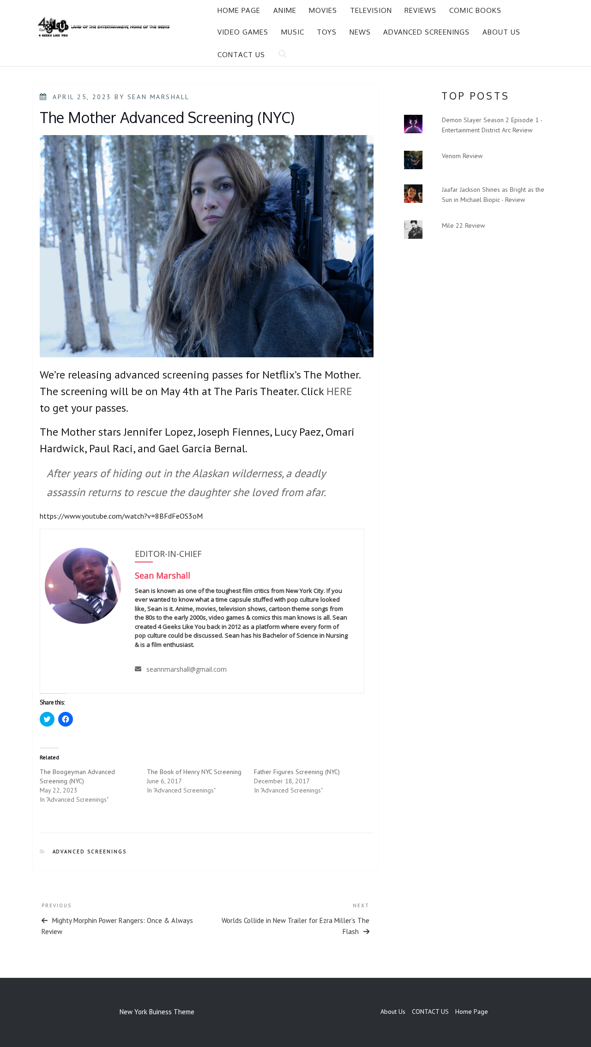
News (360, 32)
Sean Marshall (158, 97)
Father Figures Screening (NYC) (297, 772)
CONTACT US (430, 1011)
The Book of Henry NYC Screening (194, 772)
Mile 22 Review (463, 225)
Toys (327, 32)
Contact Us (241, 54)
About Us (501, 32)
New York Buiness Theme (157, 1011)
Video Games (242, 32)
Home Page (238, 10)
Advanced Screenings (426, 32)
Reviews (420, 10)
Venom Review (462, 156)
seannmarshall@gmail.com (186, 669)
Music (292, 32)
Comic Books (475, 10)
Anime (284, 10)
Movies (323, 10)
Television (371, 10)
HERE (339, 391)
